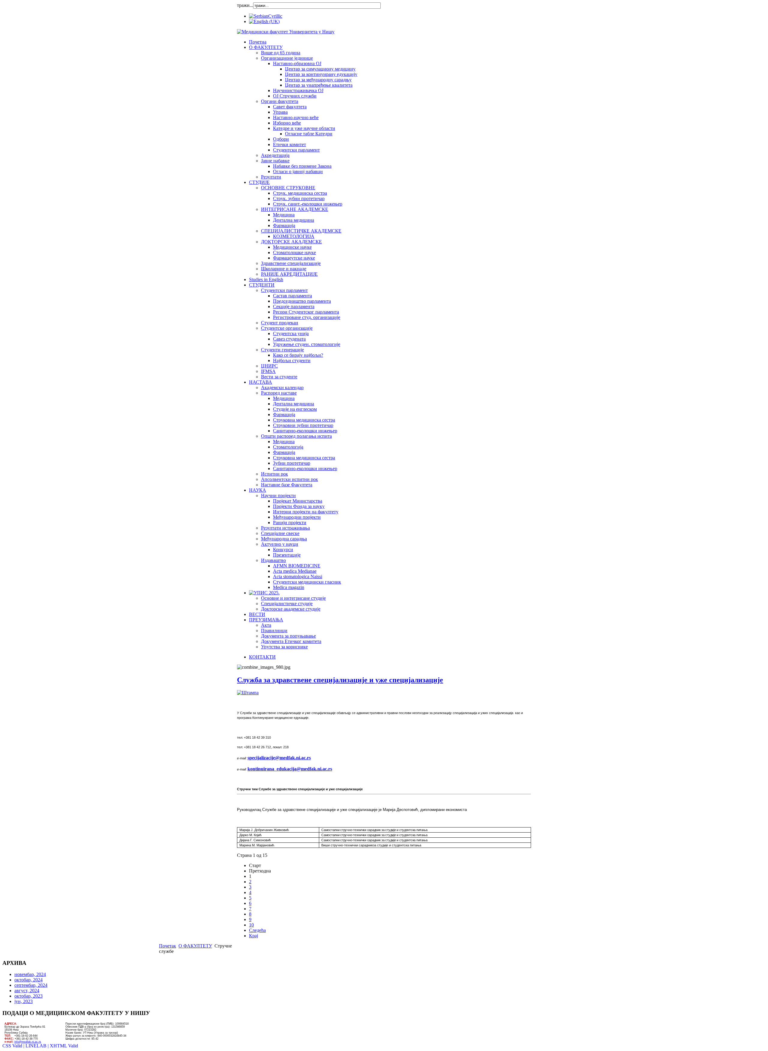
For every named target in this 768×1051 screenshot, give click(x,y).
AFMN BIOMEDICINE (296, 565)
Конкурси (283, 549)
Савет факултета (290, 106)
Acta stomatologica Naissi (297, 576)
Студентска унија (291, 333)
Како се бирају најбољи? (298, 355)
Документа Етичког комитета (291, 641)
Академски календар (282, 387)
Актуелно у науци (279, 544)
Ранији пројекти (289, 522)
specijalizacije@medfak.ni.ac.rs (279, 757)
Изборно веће (287, 122)
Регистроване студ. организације (306, 317)
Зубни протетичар (291, 463)
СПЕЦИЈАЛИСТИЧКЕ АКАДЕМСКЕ (301, 230)
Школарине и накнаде (283, 268)
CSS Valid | (14, 1045)
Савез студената (289, 338)
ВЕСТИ (257, 614)
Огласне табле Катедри (308, 133)
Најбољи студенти (291, 360)
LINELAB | (38, 1045)
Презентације (287, 554)
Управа (280, 112)
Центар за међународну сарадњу (318, 79)
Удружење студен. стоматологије (306, 344)
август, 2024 (26, 990)
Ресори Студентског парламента (306, 311)
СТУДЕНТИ (261, 284)
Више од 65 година (280, 52)
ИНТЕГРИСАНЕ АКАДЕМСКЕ (294, 209)
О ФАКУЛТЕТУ (266, 47)
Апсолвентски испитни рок (289, 479)
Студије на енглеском (295, 409)
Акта (266, 625)
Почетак (167, 945)
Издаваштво (273, 560)
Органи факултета (279, 101)
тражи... (245, 5)
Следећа (257, 930)
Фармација (284, 225)
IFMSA (268, 371)
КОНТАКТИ (262, 656)
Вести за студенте (279, 376)
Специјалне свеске (280, 533)
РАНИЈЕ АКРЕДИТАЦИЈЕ (289, 274)
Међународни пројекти (297, 517)
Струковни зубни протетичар (303, 425)
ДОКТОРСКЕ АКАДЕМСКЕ (291, 241)
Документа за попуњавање (288, 635)
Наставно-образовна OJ (297, 63)
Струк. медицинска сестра (300, 193)
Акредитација (275, 155)
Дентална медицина (293, 220)
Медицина (284, 214)
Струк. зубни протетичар (299, 198)
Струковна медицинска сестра (304, 419)
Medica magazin (288, 587)
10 (251, 924)
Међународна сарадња (284, 538)
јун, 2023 (23, 1001)
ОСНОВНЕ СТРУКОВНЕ (288, 187)
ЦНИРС (269, 365)
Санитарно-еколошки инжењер (305, 430)
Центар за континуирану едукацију (321, 74)
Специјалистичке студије (287, 603)
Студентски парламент (296, 149)
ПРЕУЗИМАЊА (266, 619)
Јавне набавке (275, 160)
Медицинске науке (292, 247)
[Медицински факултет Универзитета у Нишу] (285, 31)
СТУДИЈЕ (259, 182)
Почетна (257, 41)
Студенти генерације (282, 349)
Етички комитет (289, 144)
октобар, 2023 (28, 995)
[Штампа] (248, 692)
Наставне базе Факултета (286, 484)
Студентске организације (287, 328)
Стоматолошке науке (294, 252)
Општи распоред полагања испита (296, 436)
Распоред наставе (279, 392)
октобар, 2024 (28, 979)
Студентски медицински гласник (307, 581)
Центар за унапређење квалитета (318, 85)
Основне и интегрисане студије (293, 598)
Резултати (271, 176)
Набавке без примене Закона (302, 166)
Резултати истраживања (285, 527)
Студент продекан (279, 322)
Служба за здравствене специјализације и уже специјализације (340, 680)
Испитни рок (274, 473)
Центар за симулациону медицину (320, 68)
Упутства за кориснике (284, 646)
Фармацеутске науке (294, 257)
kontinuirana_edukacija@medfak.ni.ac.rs (290, 768)
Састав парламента (292, 295)
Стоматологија (288, 446)
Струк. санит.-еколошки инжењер (307, 203)
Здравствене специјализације (291, 263)
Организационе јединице (287, 58)
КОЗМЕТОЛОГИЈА (293, 236)
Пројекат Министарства (297, 500)
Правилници (274, 630)
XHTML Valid (64, 1045)
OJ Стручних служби (294, 95)
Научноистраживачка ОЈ (298, 90)
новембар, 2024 (30, 974)
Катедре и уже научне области (304, 128)
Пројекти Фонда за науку (299, 506)
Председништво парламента (302, 301)
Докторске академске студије (290, 608)
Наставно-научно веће (296, 117)
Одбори (281, 139)
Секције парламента (293, 306)
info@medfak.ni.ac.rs (27, 1041)
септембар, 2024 (30, 985)
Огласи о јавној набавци (298, 171)
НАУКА (257, 490)
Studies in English (266, 279)
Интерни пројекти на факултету (305, 511)
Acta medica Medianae (294, 571)
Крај (253, 935)
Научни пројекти (278, 495)
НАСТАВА (260, 382)
